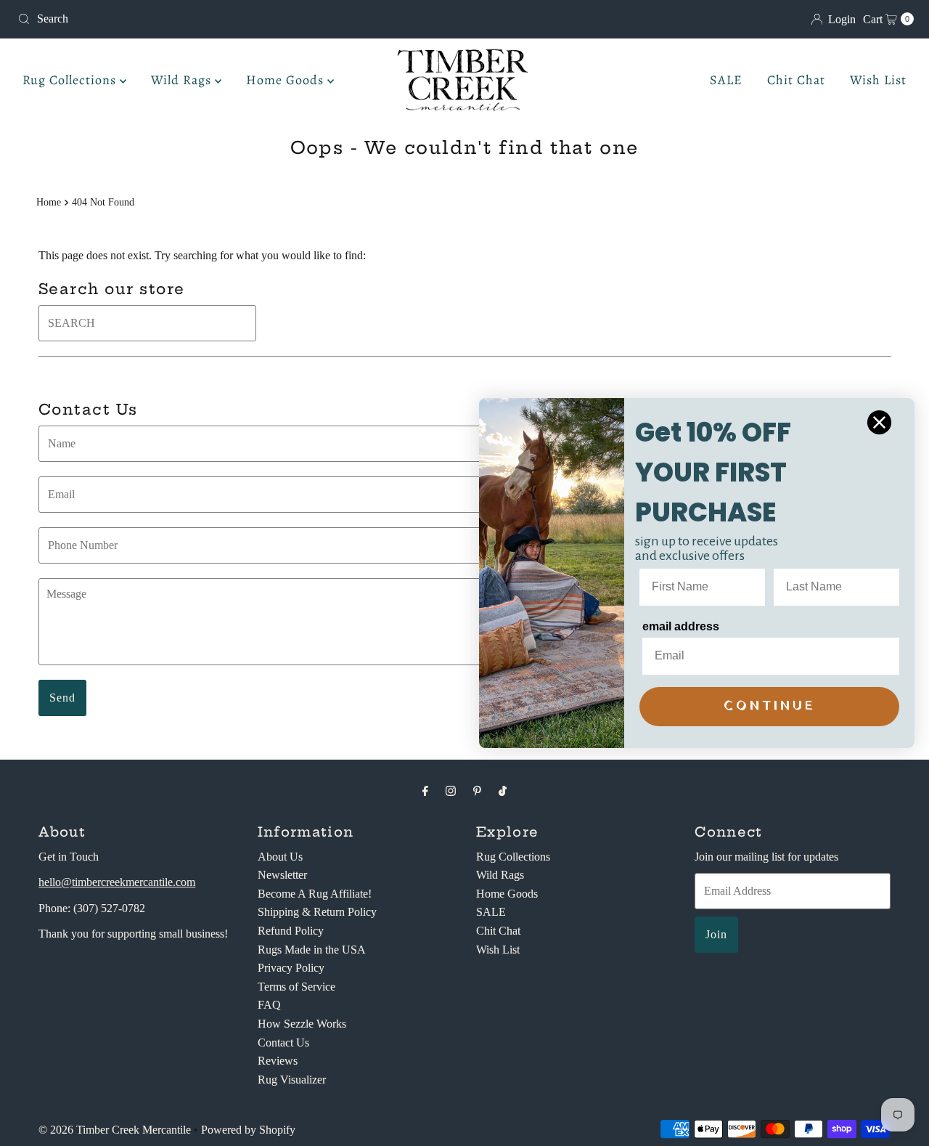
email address (680, 626)
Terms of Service (296, 986)
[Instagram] (451, 790)
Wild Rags (183, 80)
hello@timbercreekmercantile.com (116, 882)
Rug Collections (71, 80)
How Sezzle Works (302, 1023)
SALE (726, 80)
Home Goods (286, 80)
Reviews (278, 1060)
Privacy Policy (291, 968)
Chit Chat (796, 80)
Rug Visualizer (292, 1079)
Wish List (878, 80)
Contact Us (283, 1042)
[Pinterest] (477, 790)
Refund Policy (291, 930)
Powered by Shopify (248, 1129)
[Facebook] (425, 790)
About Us (280, 856)
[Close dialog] (879, 422)
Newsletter (282, 875)
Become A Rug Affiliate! (315, 893)
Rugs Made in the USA (312, 949)
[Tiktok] (503, 790)
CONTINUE (770, 706)
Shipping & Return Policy (317, 912)
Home (48, 202)
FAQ (269, 1005)
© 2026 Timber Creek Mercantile (114, 1129)
